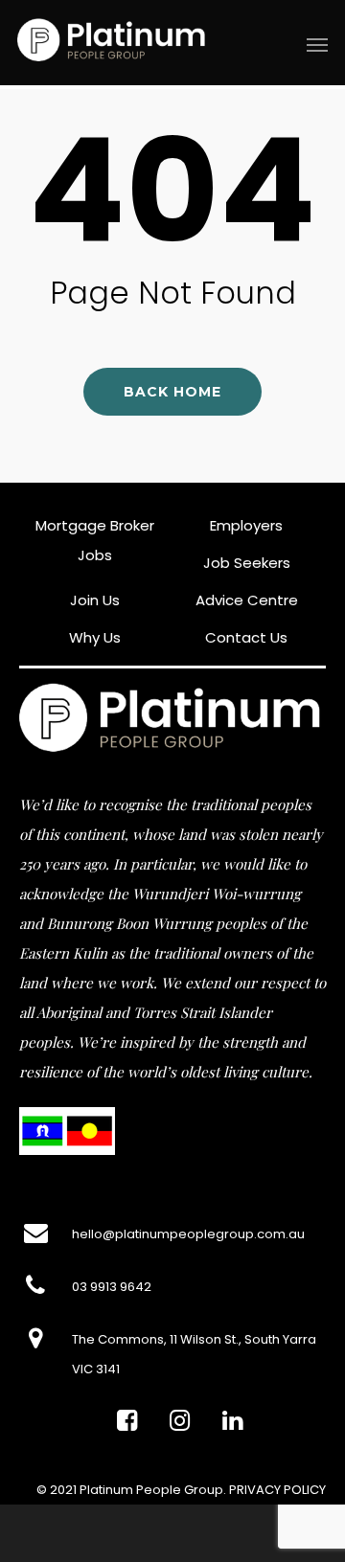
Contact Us (246, 637)
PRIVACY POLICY (277, 1490)
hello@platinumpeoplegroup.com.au (188, 1234)
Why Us (95, 637)
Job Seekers (246, 563)
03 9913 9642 (111, 1287)
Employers (246, 525)
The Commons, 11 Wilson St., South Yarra (194, 1339)
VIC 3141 (96, 1369)
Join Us (95, 600)
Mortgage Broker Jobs (94, 540)
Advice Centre (247, 600)
